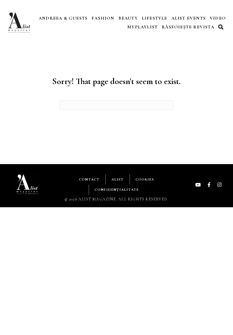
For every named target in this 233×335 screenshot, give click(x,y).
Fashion (102, 18)
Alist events (188, 18)
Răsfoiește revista (188, 27)
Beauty (128, 18)
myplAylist (142, 27)
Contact (89, 179)
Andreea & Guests (63, 18)
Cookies (145, 179)
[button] (221, 27)
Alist (117, 179)
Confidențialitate (117, 189)
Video (218, 18)
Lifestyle (154, 18)
